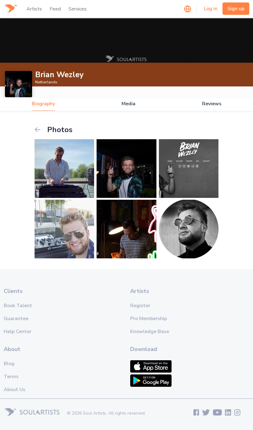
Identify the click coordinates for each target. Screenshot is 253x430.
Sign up (235, 8)
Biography (43, 104)
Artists (34, 9)
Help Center (17, 331)
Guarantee (16, 318)
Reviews (212, 104)
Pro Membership (148, 318)
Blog (9, 364)
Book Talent (18, 306)
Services (77, 9)
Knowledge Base (149, 331)
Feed (55, 9)
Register (140, 306)
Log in (211, 8)
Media (128, 104)
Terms (11, 377)
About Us (14, 389)
